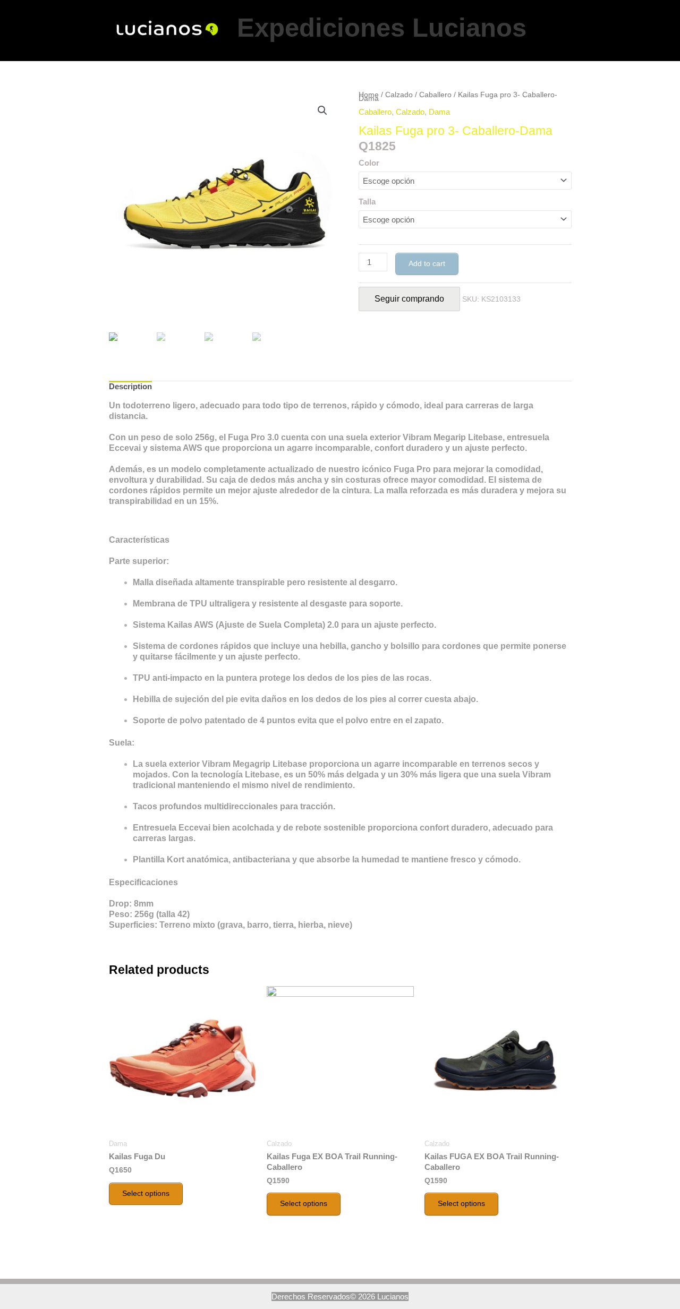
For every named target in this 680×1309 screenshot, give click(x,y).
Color (369, 162)
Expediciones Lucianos (381, 27)
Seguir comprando (409, 298)
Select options (145, 1193)
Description (130, 386)
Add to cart (427, 263)
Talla (367, 201)
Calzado (399, 95)
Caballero (435, 95)
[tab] (130, 386)
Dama (439, 111)
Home (369, 95)
